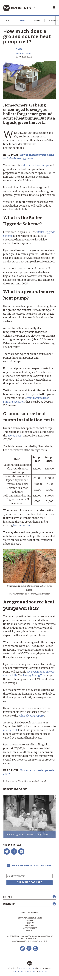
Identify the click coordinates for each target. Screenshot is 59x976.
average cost (15, 435)
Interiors (52, 20)
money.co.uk (10, 730)
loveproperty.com (26, 968)
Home (7, 896)
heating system (22, 525)
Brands (9, 903)
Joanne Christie (23, 53)
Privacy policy (31, 971)
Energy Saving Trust (35, 675)
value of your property (31, 715)
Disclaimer (43, 971)
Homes (37, 20)
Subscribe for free (29, 882)
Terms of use (17, 971)
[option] (29, 817)
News (22, 20)
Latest (7, 20)
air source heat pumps (36, 165)
